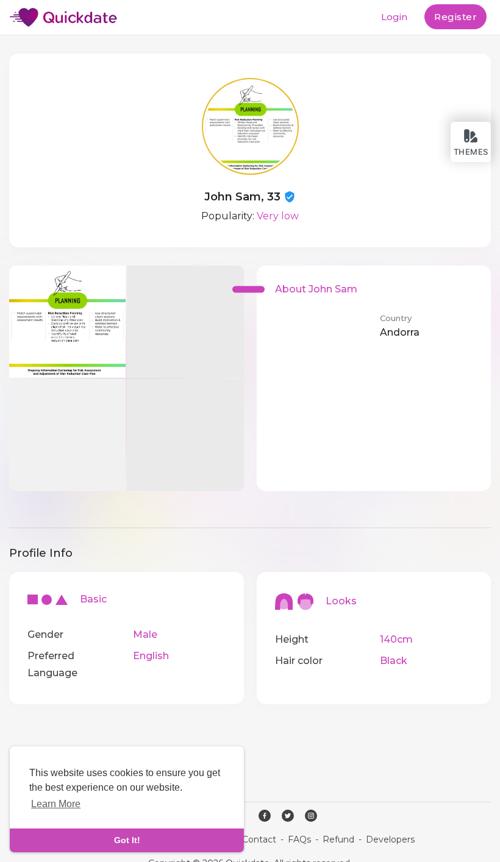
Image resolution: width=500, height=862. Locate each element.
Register (455, 17)
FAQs (299, 839)
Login (394, 17)
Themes (471, 152)
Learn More (55, 804)
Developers (390, 839)
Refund (338, 839)
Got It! (127, 840)
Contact (259, 839)
